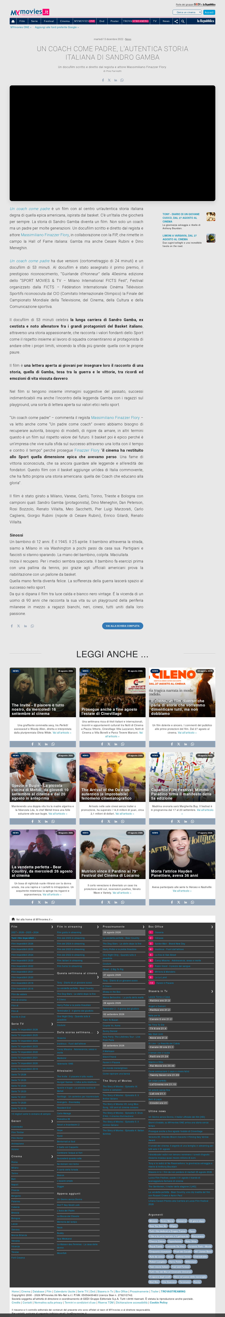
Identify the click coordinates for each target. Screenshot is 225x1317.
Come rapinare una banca (116, 1073)
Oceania (61, 1037)
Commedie (17, 1126)
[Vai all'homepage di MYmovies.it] (30, 15)
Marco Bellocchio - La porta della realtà (123, 997)
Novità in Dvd (18, 1016)
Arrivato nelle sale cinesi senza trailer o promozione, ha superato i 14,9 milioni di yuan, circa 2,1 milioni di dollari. (112, 809)
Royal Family (156, 1246)
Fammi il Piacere (111, 1062)
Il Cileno (61, 999)
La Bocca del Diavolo (68, 1216)
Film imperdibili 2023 (22, 960)
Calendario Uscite (64, 1291)
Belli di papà (155, 1099)
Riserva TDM (106, 1302)
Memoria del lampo (67, 1221)
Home (15, 1291)
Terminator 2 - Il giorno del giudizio (75, 1010)
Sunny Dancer (110, 1030)
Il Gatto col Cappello (67, 1146)
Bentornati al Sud (66, 1141)
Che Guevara (169, 1281)
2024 (36, 932)
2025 (28, 932)
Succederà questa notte (69, 1158)
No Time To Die (157, 1024)
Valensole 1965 (65, 1063)
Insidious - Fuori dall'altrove (71, 1043)
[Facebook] (103, 80)
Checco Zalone (157, 1241)
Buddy (60, 1232)
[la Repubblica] (209, 4)
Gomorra (181, 1220)
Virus (170, 1256)
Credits (16, 1302)
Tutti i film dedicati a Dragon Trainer (168, 1231)
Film (49, 1291)
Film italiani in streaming (70, 960)
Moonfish (62, 1252)
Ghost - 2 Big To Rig (113, 969)
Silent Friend (109, 1056)
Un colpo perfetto (157, 1080)
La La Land (161, 977)
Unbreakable (200, 1256)
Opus (192, 1231)
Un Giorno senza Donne (69, 1199)
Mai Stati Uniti (156, 1033)
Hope (60, 1130)
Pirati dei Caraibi (182, 1251)
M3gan (173, 1226)
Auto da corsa (157, 1256)
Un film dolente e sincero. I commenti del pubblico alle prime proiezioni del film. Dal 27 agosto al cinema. (182, 728)
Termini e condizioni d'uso (80, 1302)
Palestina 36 (63, 1118)
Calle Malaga (64, 1113)
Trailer (155, 1291)
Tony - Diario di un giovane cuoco (74, 982)
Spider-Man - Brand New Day (170, 943)
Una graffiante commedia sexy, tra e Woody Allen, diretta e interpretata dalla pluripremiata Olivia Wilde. (43, 728)
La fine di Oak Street (165, 954)
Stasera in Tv (105, 1291)
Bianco (60, 1175)
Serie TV (83, 1291)
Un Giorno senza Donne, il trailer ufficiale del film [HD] (177, 1116)
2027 (14, 932)
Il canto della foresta (67, 1169)
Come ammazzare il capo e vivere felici (169, 1071)
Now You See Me (158, 1226)
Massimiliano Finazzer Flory (45, 235)
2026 (21, 932)
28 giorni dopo (197, 1220)
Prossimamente (139, 1291)
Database (38, 1291)
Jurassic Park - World (200, 1246)
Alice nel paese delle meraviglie (190, 1276)
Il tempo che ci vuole (159, 1052)
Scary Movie (167, 1220)
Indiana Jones (183, 1256)
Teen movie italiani (159, 1266)
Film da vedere (19, 994)
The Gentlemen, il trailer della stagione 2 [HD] (172, 1186)
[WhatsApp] (122, 80)
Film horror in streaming (69, 965)
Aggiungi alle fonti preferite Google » (57, 27)
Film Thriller (17, 1132)
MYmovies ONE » (21, 27)
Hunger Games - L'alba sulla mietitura (77, 1081)
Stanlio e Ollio (156, 1061)
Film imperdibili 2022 (22, 965)
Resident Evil (64, 1107)
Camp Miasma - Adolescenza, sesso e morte (178, 960)
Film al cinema (19, 999)
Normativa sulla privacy (48, 1302)
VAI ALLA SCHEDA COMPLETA (122, 626)
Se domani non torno (68, 1163)
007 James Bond (203, 1251)
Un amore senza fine (159, 1089)
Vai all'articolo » (62, 732)
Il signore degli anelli (160, 1276)
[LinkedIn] (115, 80)
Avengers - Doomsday (68, 1101)
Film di (14, 1005)
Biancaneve (198, 1236)
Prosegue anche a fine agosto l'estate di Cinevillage (176, 1131)
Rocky (197, 1281)
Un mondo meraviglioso (115, 1067)
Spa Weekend (64, 1238)
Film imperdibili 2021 (22, 971)
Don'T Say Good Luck (68, 1204)
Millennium (191, 1261)
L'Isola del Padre (66, 1210)
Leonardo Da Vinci (175, 1246)
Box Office (121, 1291)
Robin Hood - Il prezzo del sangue (173, 965)
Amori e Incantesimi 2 (68, 1124)
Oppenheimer (175, 1241)
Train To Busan (110, 1019)
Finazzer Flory (87, 450)
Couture (61, 1025)
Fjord (60, 1135)
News (128, 39)
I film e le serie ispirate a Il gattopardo (169, 1236)
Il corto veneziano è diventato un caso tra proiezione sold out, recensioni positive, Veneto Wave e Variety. (112, 888)
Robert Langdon (158, 1261)
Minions (153, 1220)
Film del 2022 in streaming (71, 954)
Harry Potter (175, 1261)
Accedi (209, 12)
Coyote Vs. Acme (112, 1025)
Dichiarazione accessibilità (132, 1302)
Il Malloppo (108, 1051)
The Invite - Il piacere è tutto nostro (75, 1076)
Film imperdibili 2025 (22, 949)
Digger (60, 1186)
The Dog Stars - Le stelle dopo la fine (76, 993)
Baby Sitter (191, 1241)
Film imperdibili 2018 (22, 988)
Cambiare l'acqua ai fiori (70, 1152)
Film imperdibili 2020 (22, 977)
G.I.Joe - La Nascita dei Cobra (164, 1043)
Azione (15, 1149)
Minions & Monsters (165, 971)
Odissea (159, 937)
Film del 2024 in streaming (71, 943)
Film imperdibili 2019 (22, 982)
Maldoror (61, 1057)
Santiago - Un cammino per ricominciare (78, 1096)
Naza (60, 1227)
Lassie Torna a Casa (159, 996)
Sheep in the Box (112, 991)
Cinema (25, 1291)
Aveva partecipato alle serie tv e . (182, 887)
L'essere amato (65, 1180)
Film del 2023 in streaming (71, 949)
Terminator (184, 1281)
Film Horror (17, 1137)
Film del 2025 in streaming (71, 937)
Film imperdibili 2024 (22, 954)
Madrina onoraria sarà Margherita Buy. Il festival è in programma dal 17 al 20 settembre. (181, 808)
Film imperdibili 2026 (22, 943)
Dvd (92, 1291)
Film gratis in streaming (69, 932)
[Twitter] (109, 80)
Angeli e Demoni (157, 1006)
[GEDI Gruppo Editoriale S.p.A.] (197, 4)
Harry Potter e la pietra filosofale (74, 1004)
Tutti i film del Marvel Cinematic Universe (170, 1271)
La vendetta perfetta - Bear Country (75, 988)
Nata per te (154, 1015)
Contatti (27, 1302)
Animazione (17, 1143)
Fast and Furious (180, 1266)
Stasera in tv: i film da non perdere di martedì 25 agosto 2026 (180, 1171)
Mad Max (154, 1281)
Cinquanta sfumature (160, 1251)
